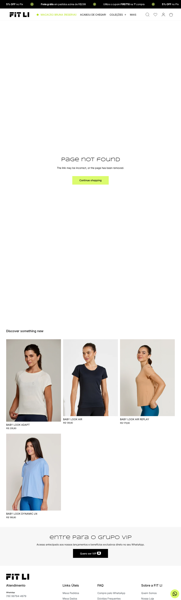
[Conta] (163, 14)
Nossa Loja (147, 598)
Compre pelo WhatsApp (111, 593)
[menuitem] (133, 15)
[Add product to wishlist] (56, 345)
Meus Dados (70, 598)
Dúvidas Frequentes (109, 598)
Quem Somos (149, 593)
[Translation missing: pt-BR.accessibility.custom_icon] (155, 14)
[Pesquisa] (147, 14)
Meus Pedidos (71, 593)
